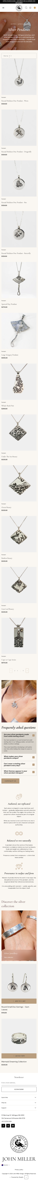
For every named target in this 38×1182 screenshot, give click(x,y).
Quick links (4, 1097)
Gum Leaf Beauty (7, 609)
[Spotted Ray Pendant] (19, 280)
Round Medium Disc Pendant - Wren (14, 101)
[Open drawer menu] (3, 8)
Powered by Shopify (17, 1177)
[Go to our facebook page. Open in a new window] (3, 1126)
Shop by (3, 1102)
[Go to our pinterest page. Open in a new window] (13, 1126)
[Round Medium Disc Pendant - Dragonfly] (19, 128)
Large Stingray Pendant (9, 355)
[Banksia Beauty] (19, 534)
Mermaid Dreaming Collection (14, 1061)
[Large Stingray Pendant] (19, 331)
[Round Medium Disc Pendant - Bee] (19, 178)
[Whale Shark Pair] (19, 382)
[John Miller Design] (19, 8)
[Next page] (27, 670)
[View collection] (19, 935)
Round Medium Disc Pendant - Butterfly (16, 253)
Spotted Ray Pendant (9, 304)
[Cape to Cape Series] (19, 636)
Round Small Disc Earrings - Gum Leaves (15, 1008)
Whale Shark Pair (7, 406)
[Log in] (30, 8)
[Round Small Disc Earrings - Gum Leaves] (19, 984)
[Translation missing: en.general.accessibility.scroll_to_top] (26, 1177)
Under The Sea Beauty (9, 457)
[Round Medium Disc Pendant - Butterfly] (19, 229)
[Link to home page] (19, 1144)
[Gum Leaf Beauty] (19, 585)
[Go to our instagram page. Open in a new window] (8, 1126)
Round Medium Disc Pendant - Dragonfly (16, 152)
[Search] (26, 8)
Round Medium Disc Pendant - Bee (14, 202)
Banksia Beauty (6, 558)
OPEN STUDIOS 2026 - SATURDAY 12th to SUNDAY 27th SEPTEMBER (19, 1)
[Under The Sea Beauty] (19, 432)
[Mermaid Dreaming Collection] (19, 1038)
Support (3, 1108)
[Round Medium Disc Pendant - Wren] (19, 77)
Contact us (10, 781)
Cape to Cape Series (8, 660)
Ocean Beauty (6, 507)
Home (13, 24)
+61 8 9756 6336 (6, 1121)
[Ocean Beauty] (19, 483)
